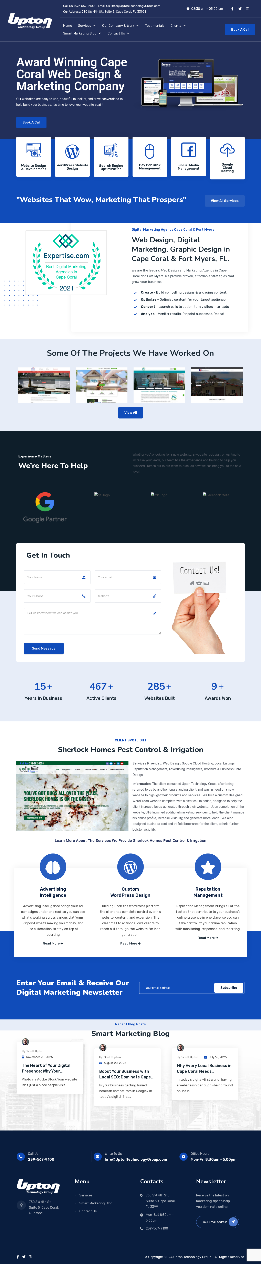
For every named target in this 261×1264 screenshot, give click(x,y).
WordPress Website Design (72, 166)
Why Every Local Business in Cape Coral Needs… (204, 1068)
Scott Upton (35, 1051)
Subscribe (228, 988)
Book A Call (240, 29)
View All (130, 413)
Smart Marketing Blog (96, 1203)
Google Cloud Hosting (227, 167)
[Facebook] (18, 1257)
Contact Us (88, 1211)
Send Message (117, 181)
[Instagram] (247, 9)
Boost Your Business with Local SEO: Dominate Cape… (126, 1074)
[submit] (233, 1221)
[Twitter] (240, 9)
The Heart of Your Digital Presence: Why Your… (46, 1068)
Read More (52, 943)
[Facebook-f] (232, 9)
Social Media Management (188, 166)
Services (85, 1195)
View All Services (225, 201)
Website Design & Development (33, 167)
